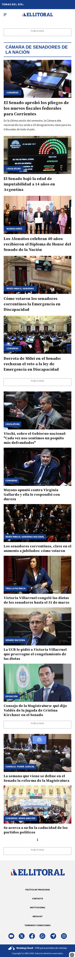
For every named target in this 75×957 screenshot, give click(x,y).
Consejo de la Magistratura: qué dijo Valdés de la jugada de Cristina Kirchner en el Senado (35, 710)
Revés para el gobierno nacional (24, 537)
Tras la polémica (15, 588)
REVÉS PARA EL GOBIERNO (20, 289)
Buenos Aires (14, 228)
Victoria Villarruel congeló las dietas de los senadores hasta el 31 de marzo (36, 600)
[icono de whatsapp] (42, 936)
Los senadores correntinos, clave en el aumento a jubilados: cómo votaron (37, 548)
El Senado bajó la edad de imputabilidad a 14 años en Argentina (29, 184)
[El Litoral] (37, 14)
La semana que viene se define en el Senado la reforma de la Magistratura (36, 778)
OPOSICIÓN (11, 696)
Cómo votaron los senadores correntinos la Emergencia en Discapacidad (32, 304)
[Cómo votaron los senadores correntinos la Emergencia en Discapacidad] (37, 275)
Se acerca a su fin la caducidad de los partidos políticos (36, 830)
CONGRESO (12, 92)
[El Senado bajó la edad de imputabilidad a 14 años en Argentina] (37, 155)
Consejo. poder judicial (20, 766)
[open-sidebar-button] (5, 14)
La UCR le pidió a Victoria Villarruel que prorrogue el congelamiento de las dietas (35, 654)
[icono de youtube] (11, 936)
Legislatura (14, 169)
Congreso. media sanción (20, 818)
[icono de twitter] (22, 936)
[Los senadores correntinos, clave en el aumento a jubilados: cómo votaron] (37, 523)
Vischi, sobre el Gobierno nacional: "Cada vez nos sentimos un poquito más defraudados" (35, 438)
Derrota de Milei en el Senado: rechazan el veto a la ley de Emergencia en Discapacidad (32, 364)
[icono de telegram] (53, 936)
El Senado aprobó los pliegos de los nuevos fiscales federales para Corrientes (36, 108)
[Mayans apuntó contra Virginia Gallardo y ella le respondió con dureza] (37, 467)
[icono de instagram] (64, 936)
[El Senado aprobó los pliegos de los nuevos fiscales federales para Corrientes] (37, 79)
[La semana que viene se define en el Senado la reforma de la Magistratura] (37, 753)
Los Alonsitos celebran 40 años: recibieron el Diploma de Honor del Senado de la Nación (37, 244)
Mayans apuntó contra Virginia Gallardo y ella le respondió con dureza (32, 494)
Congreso (12, 348)
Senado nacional (15, 640)
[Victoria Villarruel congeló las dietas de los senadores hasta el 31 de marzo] (37, 575)
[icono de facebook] (32, 936)
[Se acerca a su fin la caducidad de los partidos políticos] (37, 805)
